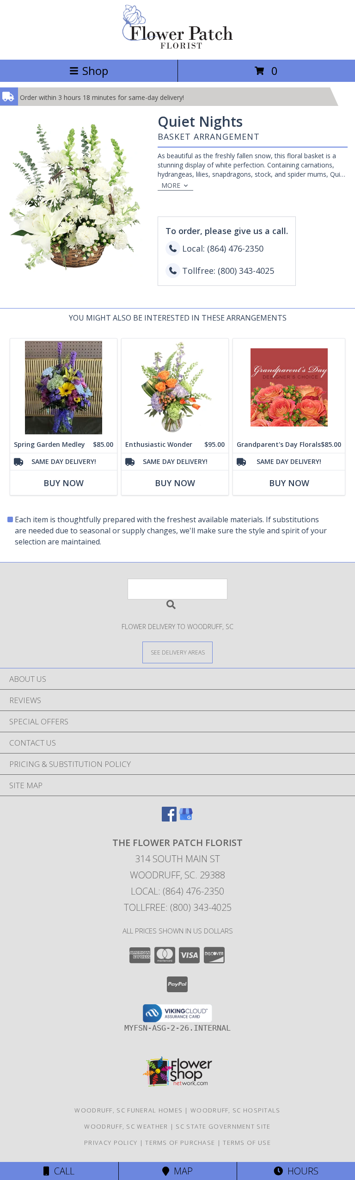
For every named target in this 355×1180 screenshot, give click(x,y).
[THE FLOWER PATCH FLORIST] (177, 46)
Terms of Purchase (180, 1142)
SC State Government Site (223, 1126)
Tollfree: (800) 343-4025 (178, 907)
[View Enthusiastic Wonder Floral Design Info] (175, 387)
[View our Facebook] (169, 818)
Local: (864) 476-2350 (177, 891)
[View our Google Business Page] (185, 818)
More (170, 185)
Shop (95, 70)
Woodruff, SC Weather (126, 1126)
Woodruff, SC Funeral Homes (128, 1110)
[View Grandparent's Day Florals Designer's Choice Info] (289, 387)
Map (181, 1171)
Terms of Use (247, 1142)
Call (61, 1171)
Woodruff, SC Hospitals (235, 1110)
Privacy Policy (110, 1142)
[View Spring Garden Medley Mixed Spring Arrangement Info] (63, 387)
